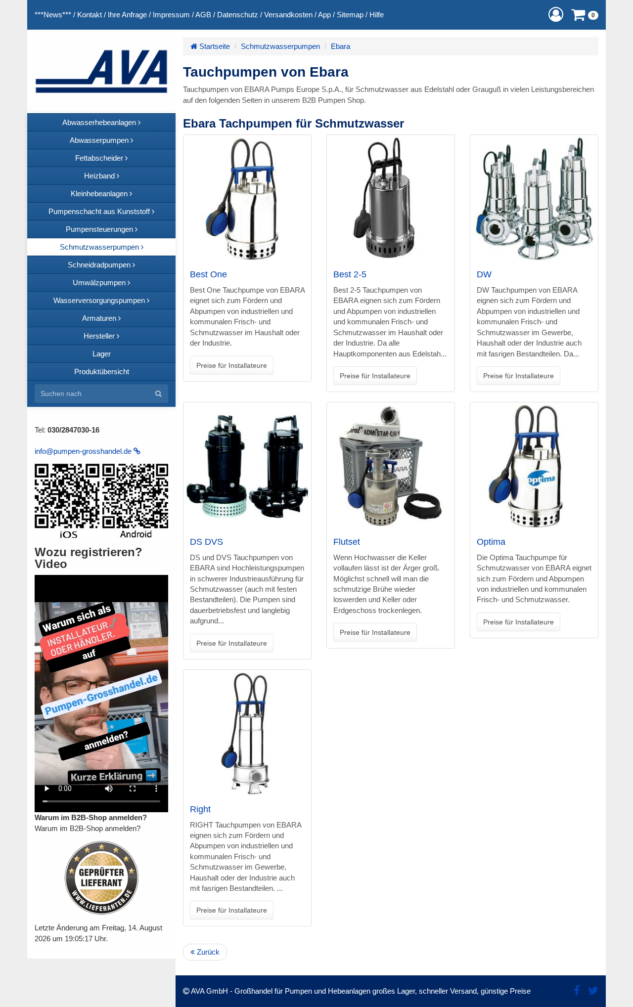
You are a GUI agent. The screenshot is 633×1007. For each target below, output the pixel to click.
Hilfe (376, 14)
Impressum (171, 14)
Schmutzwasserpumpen (280, 46)
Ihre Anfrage (127, 14)
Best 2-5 (349, 274)
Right (200, 809)
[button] (555, 14)
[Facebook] (577, 991)
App (324, 14)
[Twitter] (593, 991)
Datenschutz (237, 14)
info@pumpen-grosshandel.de (84, 451)
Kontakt (89, 14)
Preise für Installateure (231, 365)
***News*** (53, 14)
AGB (203, 14)
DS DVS (206, 542)
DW (484, 274)
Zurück (207, 952)
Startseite (213, 46)
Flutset (346, 542)
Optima (491, 542)
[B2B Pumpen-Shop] (101, 71)
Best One (208, 274)
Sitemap (350, 14)
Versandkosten (288, 14)
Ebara (340, 46)
